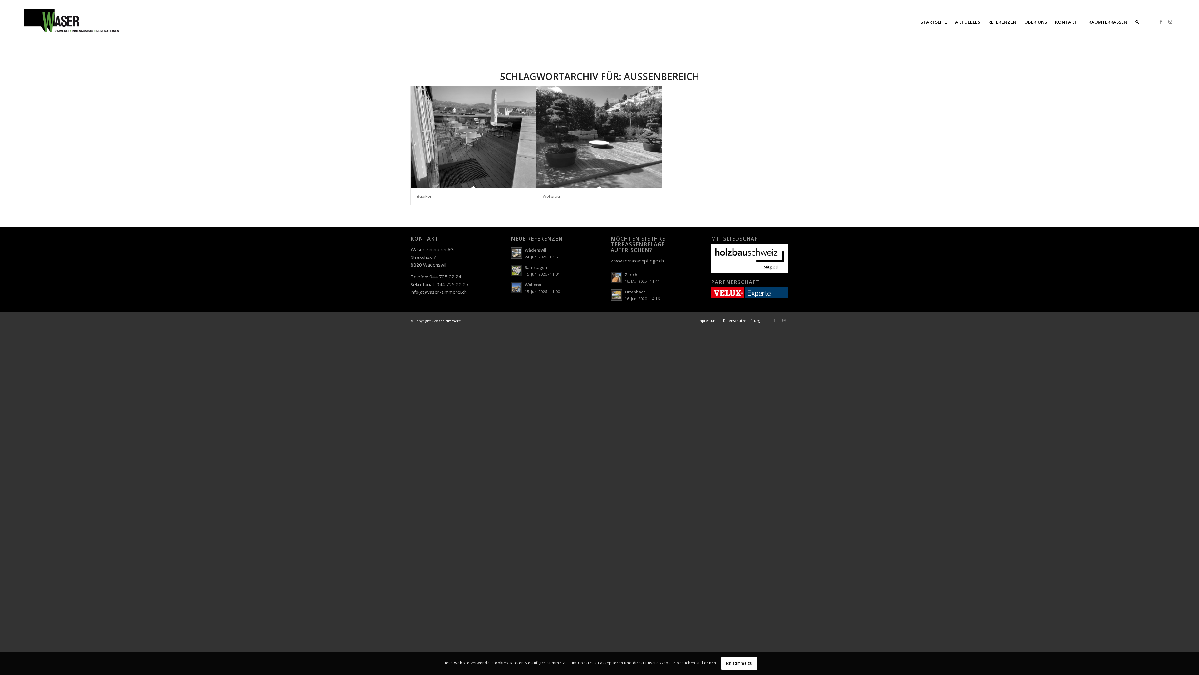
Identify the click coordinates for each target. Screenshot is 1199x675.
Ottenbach (635, 292)
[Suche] (1137, 22)
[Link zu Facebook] (1161, 21)
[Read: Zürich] (616, 277)
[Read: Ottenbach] (616, 295)
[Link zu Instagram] (1170, 21)
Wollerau (551, 196)
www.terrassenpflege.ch (637, 261)
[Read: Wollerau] (516, 287)
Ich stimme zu (739, 663)
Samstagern (537, 267)
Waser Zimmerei (448, 320)
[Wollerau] (599, 137)
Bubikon (424, 196)
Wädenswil (535, 250)
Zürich (631, 275)
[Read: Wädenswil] (516, 253)
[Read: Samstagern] (516, 270)
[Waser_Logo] (71, 22)
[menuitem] (933, 22)
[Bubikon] (473, 137)
